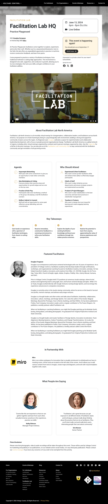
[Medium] (88, 465)
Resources (90, 3)
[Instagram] (84, 465)
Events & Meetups (77, 3)
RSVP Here (70, 51)
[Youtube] (99, 465)
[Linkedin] (92, 465)
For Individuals (48, 3)
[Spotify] (96, 465)
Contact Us (101, 3)
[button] (64, 65)
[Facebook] (81, 465)
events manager (17, 450)
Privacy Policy (45, 501)
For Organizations (62, 3)
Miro (24, 41)
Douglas (51, 140)
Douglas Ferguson (19, 38)
